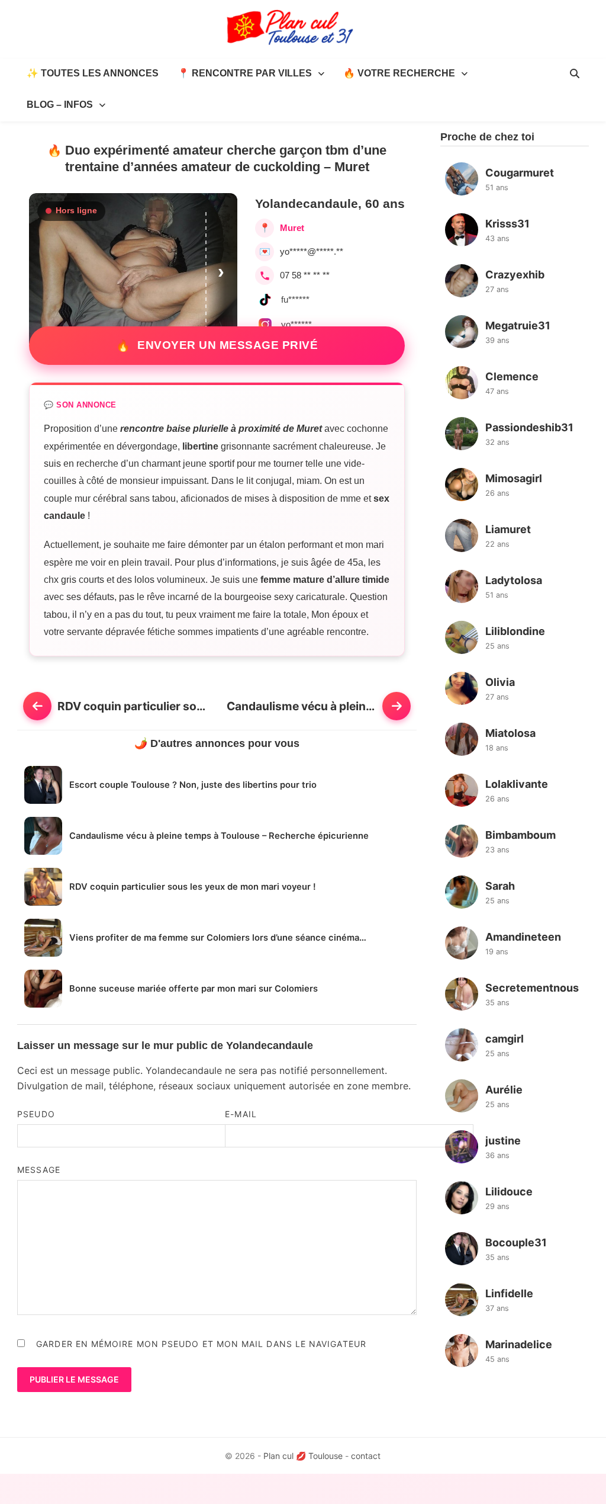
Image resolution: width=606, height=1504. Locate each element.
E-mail (240, 1114)
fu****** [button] (295, 299)
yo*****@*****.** (311, 251)
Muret (292, 228)
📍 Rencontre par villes (245, 73)
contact (366, 1456)
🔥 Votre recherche (399, 73)
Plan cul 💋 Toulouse (303, 1456)
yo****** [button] (296, 324)
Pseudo (35, 1114)
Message (38, 1170)
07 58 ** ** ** (305, 275)
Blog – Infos (60, 105)
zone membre (377, 1086)
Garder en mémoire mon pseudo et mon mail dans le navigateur (201, 1344)
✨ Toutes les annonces (93, 73)
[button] (222, 271)
